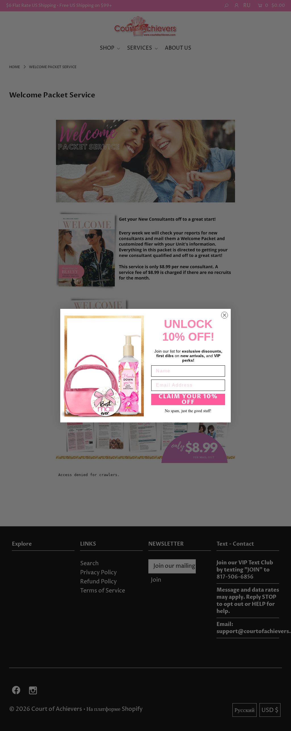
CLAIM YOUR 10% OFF (188, 399)
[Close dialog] (224, 315)
